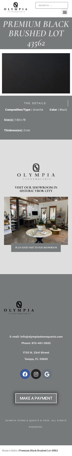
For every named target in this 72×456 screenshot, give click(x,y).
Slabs (14, 450)
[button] (64, 12)
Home (5, 450)
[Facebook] (25, 374)
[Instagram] (36, 374)
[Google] (47, 374)
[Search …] (51, 5)
